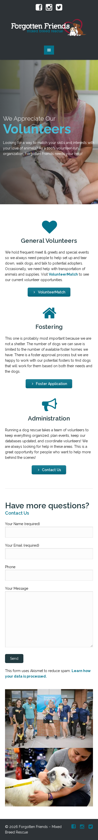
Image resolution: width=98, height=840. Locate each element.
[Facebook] (39, 7)
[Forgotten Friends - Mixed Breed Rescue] (49, 28)
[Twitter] (59, 7)
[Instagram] (49, 7)
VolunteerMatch (63, 274)
